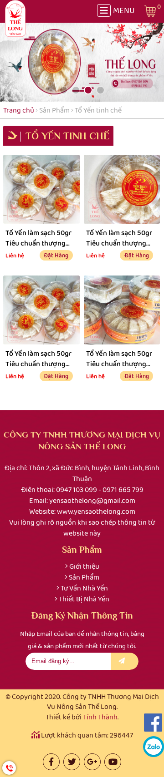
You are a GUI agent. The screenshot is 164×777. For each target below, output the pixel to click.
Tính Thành (100, 717)
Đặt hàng (56, 255)
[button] (63, 90)
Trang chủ (18, 110)
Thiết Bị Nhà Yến (84, 599)
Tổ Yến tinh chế (98, 110)
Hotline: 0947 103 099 (9, 768)
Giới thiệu (84, 566)
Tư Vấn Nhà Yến (84, 588)
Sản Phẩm (54, 110)
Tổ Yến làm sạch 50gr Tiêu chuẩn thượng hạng (38, 237)
